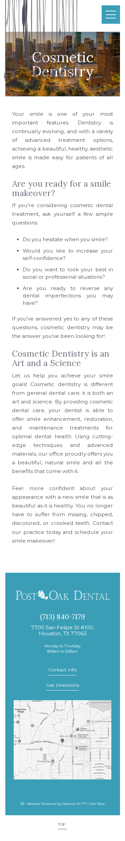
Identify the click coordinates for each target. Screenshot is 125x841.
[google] (65, 788)
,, (62, 631)
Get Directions (62, 685)
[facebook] (60, 788)
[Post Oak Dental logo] (62, 595)
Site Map (97, 804)
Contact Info (62, 669)
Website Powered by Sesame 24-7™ (57, 804)
